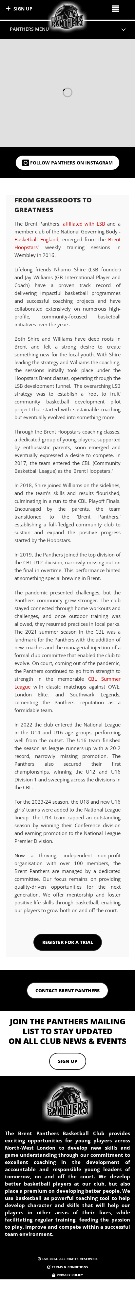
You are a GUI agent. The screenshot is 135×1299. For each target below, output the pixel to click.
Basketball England (36, 239)
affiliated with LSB (84, 223)
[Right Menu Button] (115, 8)
